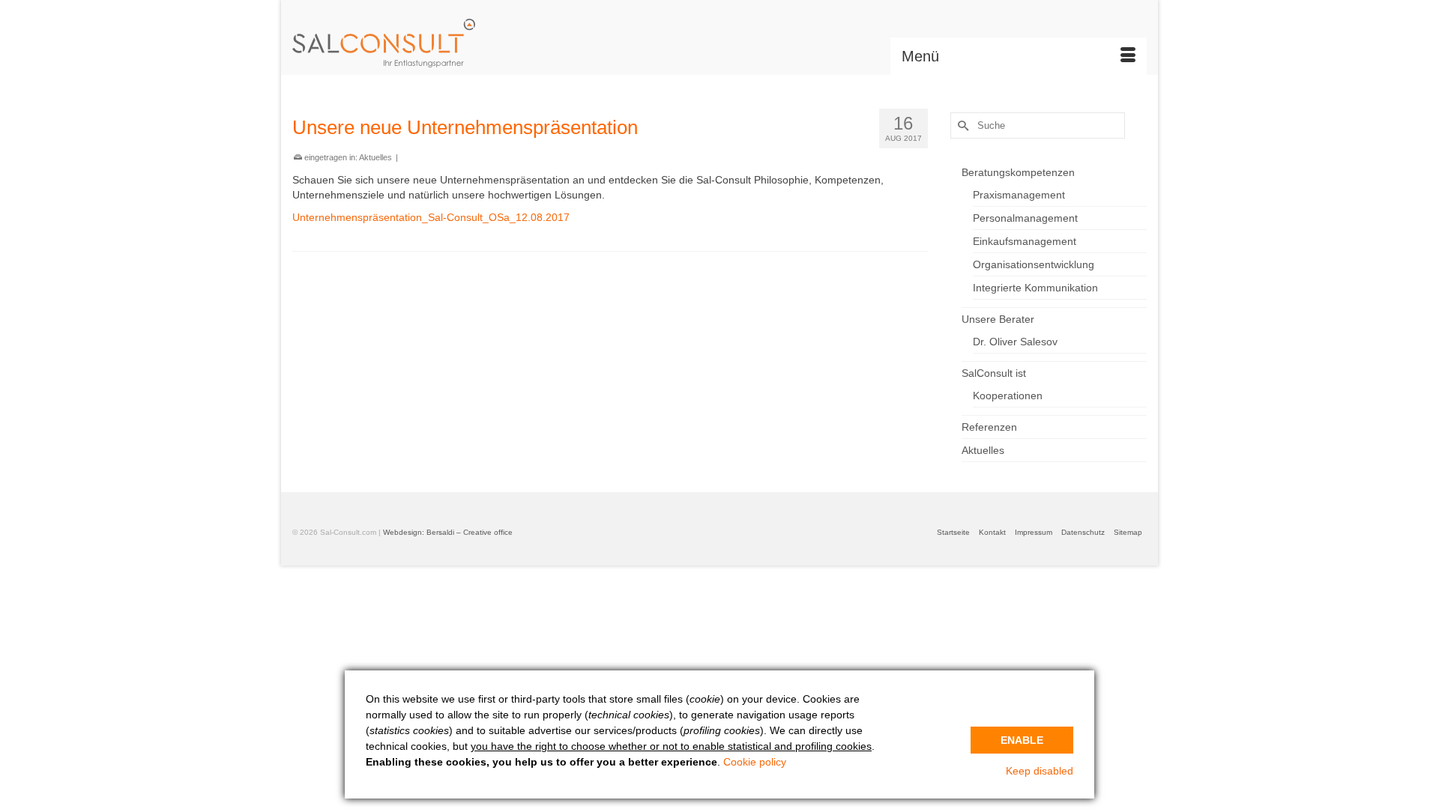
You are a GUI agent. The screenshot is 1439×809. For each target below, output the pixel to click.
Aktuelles (375, 157)
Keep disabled (1039, 771)
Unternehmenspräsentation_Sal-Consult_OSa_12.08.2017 (431, 217)
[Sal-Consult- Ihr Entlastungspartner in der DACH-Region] (427, 43)
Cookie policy (754, 762)
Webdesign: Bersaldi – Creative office (448, 532)
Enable (1022, 740)
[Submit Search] (961, 125)
